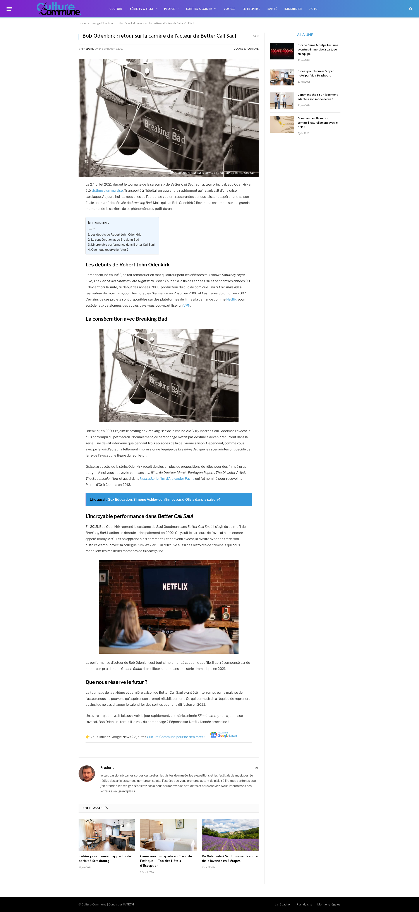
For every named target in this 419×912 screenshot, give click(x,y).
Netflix (231, 299)
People (169, 8)
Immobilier (293, 8)
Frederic (88, 48)
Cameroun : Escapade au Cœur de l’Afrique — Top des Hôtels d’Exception (166, 861)
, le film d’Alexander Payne (167, 479)
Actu (313, 8)
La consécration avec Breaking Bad (115, 239)
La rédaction (283, 904)
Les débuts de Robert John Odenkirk (116, 234)
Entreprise (251, 8)
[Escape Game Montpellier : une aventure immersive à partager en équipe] (282, 51)
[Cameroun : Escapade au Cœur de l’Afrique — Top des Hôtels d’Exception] (168, 835)
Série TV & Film (141, 8)
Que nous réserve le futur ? (109, 249)
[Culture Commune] (59, 8)
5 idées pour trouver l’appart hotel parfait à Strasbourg (105, 859)
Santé (272, 8)
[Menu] (9, 9)
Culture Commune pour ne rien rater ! (176, 737)
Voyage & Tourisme (246, 48)
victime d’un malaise (107, 191)
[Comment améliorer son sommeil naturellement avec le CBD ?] (282, 124)
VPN (186, 305)
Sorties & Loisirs (199, 8)
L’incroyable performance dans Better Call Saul (123, 244)
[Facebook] (63, 187)
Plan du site (304, 904)
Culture (116, 8)
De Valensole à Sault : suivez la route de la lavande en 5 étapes (230, 859)
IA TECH (128, 904)
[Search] (410, 9)
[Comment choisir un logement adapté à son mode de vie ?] (282, 100)
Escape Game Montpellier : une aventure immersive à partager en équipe (318, 49)
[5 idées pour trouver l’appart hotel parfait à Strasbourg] (107, 835)
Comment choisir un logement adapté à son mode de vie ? (318, 97)
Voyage (229, 8)
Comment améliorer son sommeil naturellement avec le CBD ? (318, 123)
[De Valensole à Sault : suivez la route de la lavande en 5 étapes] (230, 835)
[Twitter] (63, 198)
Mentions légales (328, 904)
